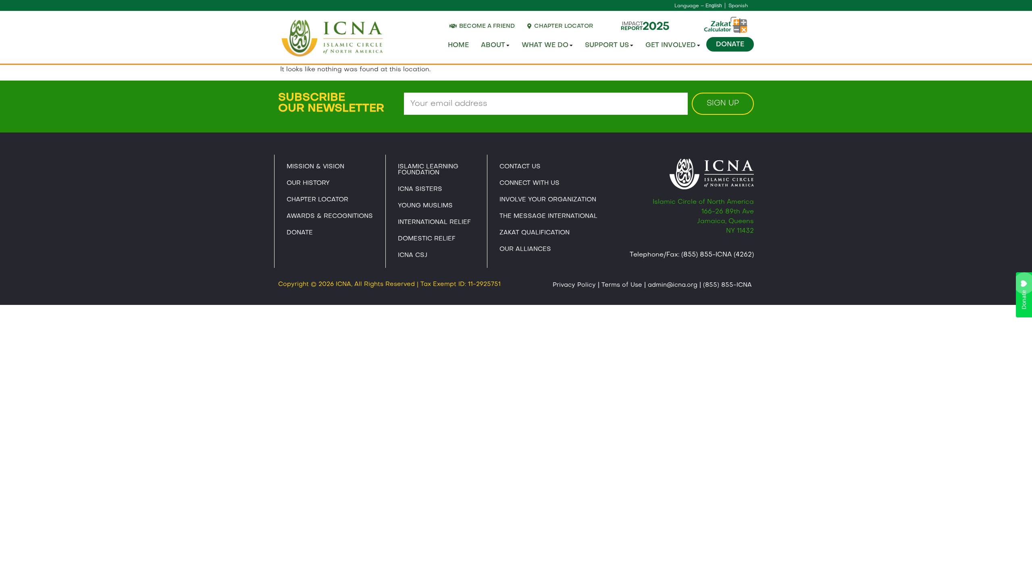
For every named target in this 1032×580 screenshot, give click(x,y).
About (493, 45)
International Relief (434, 222)
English (713, 5)
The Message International (548, 216)
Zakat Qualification (534, 233)
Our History (308, 183)
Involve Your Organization (547, 200)
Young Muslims (425, 206)
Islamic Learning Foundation (428, 170)
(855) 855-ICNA (727, 285)
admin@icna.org (672, 285)
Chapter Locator (317, 200)
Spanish (738, 6)
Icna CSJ (412, 255)
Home (458, 45)
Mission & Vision (315, 167)
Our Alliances (525, 249)
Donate (730, 44)
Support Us (607, 45)
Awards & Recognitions (330, 216)
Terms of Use (621, 285)
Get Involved (670, 45)
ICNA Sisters (420, 189)
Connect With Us (529, 183)
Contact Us (520, 167)
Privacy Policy (574, 285)
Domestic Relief (427, 239)
